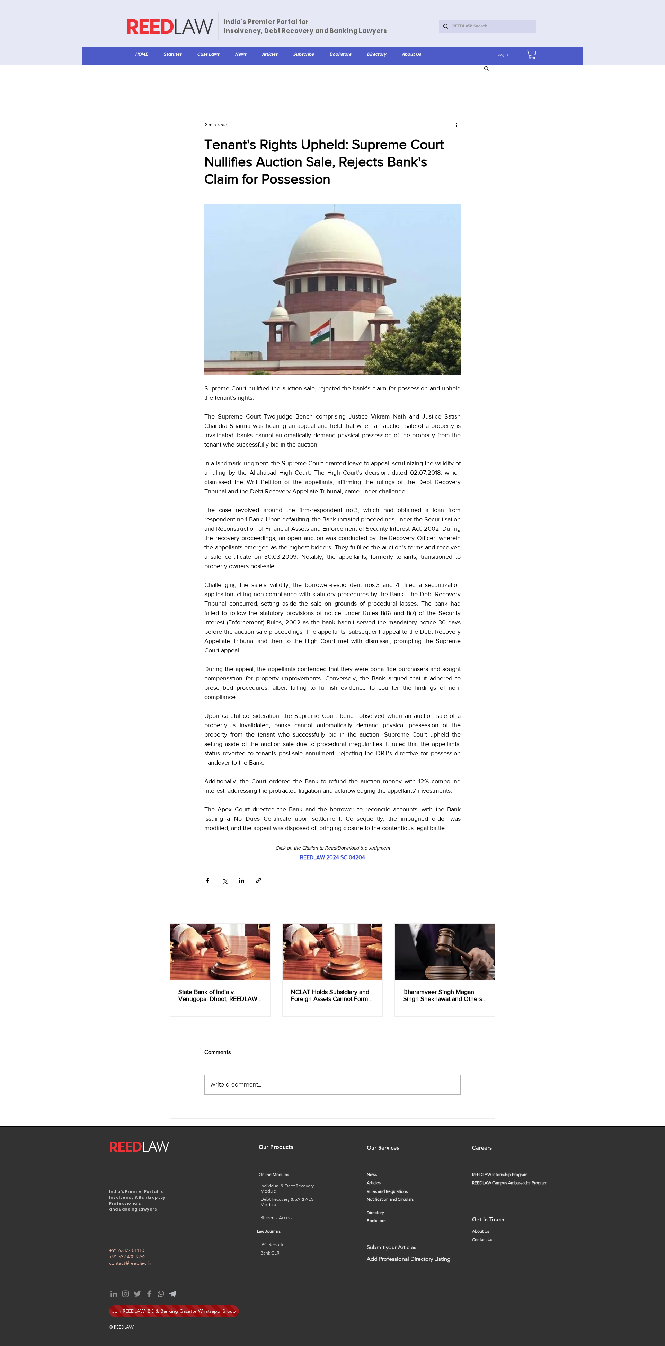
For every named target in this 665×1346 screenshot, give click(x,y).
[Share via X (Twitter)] (224, 880)
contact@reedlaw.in (130, 1263)
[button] (172, 54)
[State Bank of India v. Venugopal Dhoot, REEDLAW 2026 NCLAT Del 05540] (220, 952)
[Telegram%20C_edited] (172, 1294)
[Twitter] (137, 1294)
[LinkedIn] (113, 1294)
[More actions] (456, 125)
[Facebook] (149, 1294)
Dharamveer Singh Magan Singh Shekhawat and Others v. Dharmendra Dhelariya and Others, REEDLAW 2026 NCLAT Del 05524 (442, 995)
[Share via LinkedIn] (241, 880)
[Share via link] (258, 880)
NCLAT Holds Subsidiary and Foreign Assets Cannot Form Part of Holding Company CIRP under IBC (332, 995)
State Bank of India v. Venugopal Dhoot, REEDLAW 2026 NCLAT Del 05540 (217, 995)
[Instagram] (125, 1294)
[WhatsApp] (161, 1294)
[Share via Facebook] (207, 880)
